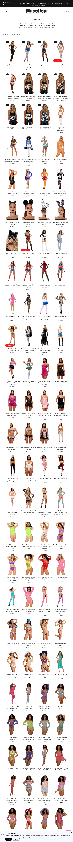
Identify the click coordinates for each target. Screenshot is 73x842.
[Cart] (69, 11)
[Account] (66, 11)
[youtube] (4, 4)
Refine (19, 34)
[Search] (6, 11)
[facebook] (4, 2)
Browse (7, 34)
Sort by (13, 34)
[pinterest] (10, 2)
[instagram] (8, 2)
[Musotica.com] (36, 11)
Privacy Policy (47, 837)
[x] (6, 2)
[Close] (71, 832)
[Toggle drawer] (4, 11)
